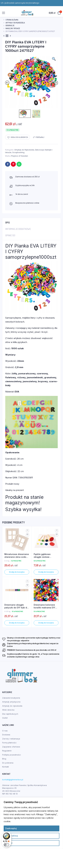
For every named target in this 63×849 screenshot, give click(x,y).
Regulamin (7, 750)
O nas (5, 730)
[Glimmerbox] (27, 13)
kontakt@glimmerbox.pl (12, 779)
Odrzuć (8, 843)
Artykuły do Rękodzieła (15, 23)
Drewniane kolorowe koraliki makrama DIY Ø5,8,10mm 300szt (44, 606)
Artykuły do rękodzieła (12, 706)
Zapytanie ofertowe (11, 747)
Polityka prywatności (11, 755)
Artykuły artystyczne (11, 702)
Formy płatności (9, 742)
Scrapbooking (18, 152)
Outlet (4, 718)
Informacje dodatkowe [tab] (18, 228)
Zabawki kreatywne (11, 698)
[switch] (6, 844)
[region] (31, 823)
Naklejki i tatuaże (13, 28)
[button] (17, 137)
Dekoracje (10, 25)
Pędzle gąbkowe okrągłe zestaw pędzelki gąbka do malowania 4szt (43, 555)
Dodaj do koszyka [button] (16, 572)
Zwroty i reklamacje (11, 739)
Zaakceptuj (11, 828)
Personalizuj (11, 835)
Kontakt (5, 767)
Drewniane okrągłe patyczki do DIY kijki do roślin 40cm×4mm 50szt (16, 606)
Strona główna (12, 20)
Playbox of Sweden (19, 156)
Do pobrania (7, 763)
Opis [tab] (7, 222)
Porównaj (40, 137)
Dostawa (6, 734)
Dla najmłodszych (10, 714)
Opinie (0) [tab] (10, 235)
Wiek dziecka (8, 710)
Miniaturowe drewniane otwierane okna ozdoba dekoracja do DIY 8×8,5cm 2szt (16, 555)
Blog (4, 759)
